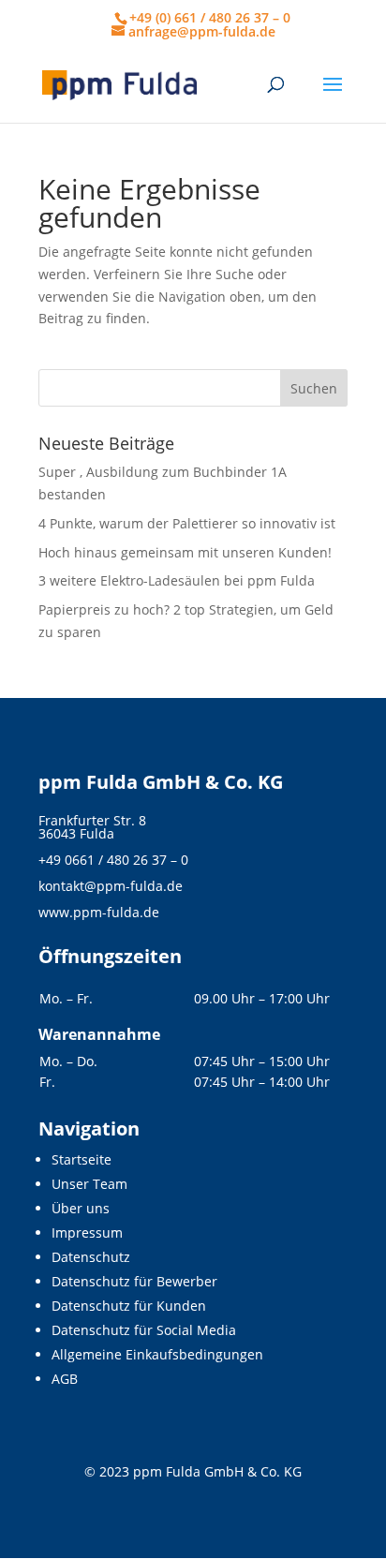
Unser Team (89, 1184)
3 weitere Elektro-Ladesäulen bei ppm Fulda (176, 580)
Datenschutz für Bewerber (134, 1281)
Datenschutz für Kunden (129, 1305)
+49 (113, 860)
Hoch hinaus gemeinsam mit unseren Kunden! (185, 552)
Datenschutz (91, 1257)
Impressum (87, 1232)
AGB (65, 1379)
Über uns (81, 1208)
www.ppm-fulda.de (98, 912)
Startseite (81, 1159)
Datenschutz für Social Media (144, 1330)
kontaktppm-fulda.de (110, 886)
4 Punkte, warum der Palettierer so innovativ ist (186, 523)
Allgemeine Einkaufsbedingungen (157, 1354)
